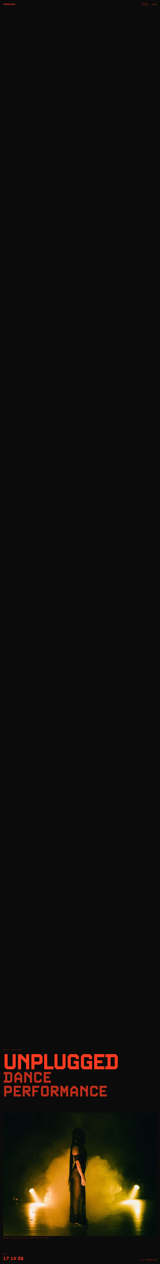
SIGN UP (145, 4)
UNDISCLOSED (9, 4)
